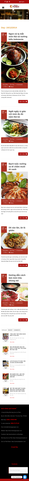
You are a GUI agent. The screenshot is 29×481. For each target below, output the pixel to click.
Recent (10, 330)
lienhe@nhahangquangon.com (11, 427)
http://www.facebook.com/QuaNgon (14, 434)
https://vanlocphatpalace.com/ (19, 441)
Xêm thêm (12, 342)
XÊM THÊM (22, 101)
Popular (4, 330)
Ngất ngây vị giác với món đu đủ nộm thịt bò (17, 114)
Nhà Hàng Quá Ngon (15, 470)
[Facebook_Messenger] (25, 477)
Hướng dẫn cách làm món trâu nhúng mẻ (17, 278)
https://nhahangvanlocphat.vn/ (20, 437)
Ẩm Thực (12, 84)
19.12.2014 (5, 84)
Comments (17, 330)
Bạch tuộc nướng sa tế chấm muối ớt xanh (17, 166)
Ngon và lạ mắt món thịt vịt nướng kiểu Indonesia (18, 37)
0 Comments (20, 84)
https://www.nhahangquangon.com (14, 430)
